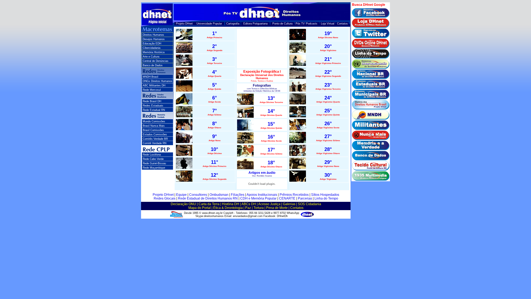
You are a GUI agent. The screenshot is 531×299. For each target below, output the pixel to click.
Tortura (258, 208)
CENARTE (287, 198)
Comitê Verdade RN (154, 143)
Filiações (237, 194)
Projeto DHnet (184, 23)
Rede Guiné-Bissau (154, 163)
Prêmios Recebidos (294, 194)
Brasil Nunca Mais (154, 125)
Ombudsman (218, 194)
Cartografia (232, 23)
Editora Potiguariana (255, 23)
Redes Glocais (164, 198)
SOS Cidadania (309, 204)
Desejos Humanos (154, 39)
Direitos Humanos (153, 34)
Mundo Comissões (154, 121)
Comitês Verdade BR (155, 138)
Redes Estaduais (153, 105)
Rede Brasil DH (152, 101)
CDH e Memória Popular (258, 198)
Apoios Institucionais (262, 194)
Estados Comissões (155, 134)
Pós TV (300, 23)
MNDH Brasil (150, 76)
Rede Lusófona (152, 154)
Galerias (289, 204)
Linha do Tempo (326, 198)
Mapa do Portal (199, 208)
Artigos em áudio (261, 172)
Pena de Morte (277, 208)
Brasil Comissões (153, 130)
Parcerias (305, 198)
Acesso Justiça (269, 204)
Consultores (198, 194)
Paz (248, 208)
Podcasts (311, 23)
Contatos (342, 23)
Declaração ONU (183, 204)
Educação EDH (152, 43)
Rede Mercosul (152, 89)
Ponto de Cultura (282, 23)
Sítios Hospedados (325, 194)
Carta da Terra (209, 204)
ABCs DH (248, 204)
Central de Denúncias (155, 60)
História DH (230, 204)
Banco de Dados (153, 65)
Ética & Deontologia (228, 208)
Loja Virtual (327, 23)
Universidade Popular (209, 23)
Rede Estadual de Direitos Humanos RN (208, 198)
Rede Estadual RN (154, 110)
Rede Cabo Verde (153, 159)
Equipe (181, 194)
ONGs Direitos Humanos (157, 81)
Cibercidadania (151, 47)
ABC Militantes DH (154, 85)
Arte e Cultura (151, 56)
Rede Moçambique (154, 167)
